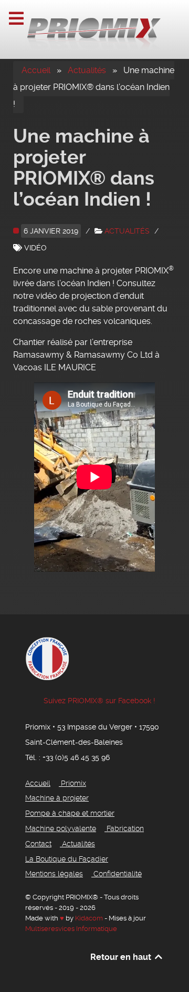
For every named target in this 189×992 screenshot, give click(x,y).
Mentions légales (54, 874)
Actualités (87, 70)
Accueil (36, 70)
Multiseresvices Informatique (71, 929)
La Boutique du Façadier (66, 859)
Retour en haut (121, 957)
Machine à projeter (57, 798)
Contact (38, 844)
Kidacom (89, 918)
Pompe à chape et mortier (69, 813)
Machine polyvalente (60, 828)
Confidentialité (117, 874)
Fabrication (125, 828)
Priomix (73, 783)
